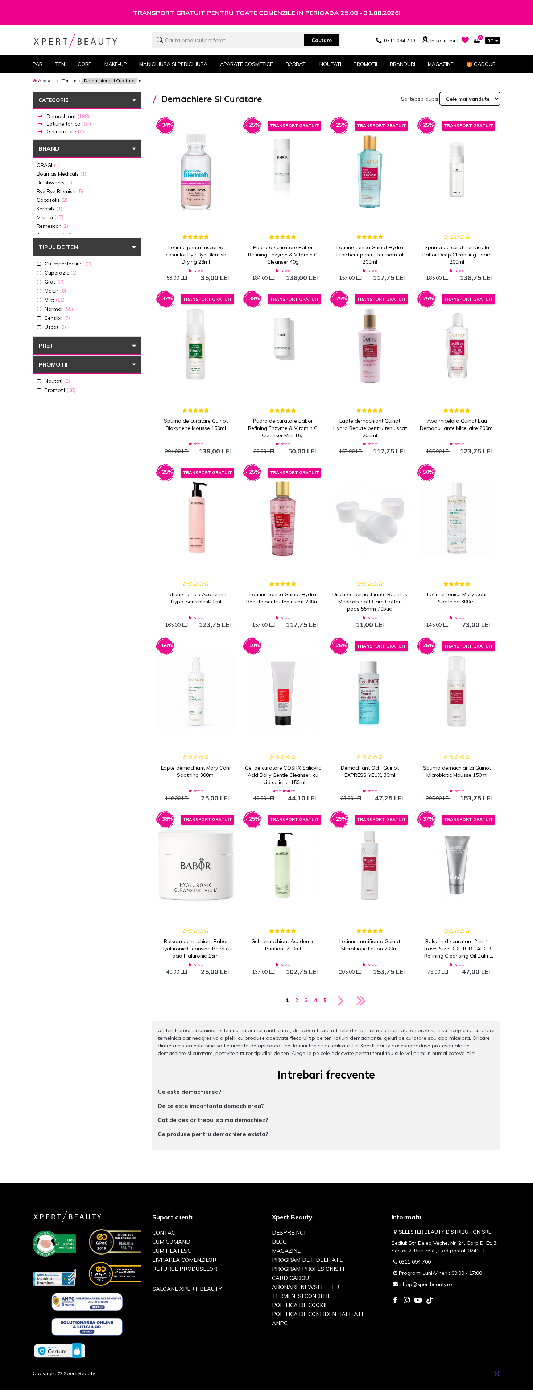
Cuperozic (61, 272)
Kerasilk (49, 208)
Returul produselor (184, 1268)
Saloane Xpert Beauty (187, 1288)
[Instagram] (406, 1300)
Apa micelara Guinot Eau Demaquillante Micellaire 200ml (457, 424)
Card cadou (290, 1277)
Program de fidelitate (307, 1259)
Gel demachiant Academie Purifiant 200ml (283, 945)
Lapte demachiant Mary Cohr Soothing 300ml (196, 771)
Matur (55, 290)
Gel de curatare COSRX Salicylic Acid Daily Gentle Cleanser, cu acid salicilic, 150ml (283, 775)
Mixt (55, 299)
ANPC (280, 1323)
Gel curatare (67, 131)
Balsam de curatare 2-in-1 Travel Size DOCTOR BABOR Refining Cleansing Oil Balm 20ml (457, 948)
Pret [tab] (46, 345)
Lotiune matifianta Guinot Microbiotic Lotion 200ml (369, 945)
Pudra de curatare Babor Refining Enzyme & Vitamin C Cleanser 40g (283, 254)
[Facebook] (395, 1300)
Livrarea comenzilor (184, 1259)
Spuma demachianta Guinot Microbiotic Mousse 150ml (457, 771)
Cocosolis (52, 199)
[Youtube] (418, 1300)
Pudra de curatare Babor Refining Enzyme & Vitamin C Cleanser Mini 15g (283, 428)
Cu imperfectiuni (68, 263)
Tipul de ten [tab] (58, 247)
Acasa (45, 80)
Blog (279, 1241)
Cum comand (171, 1241)
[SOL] (87, 1328)
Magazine (441, 64)
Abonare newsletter (305, 1287)
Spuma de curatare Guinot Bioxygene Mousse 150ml (196, 424)
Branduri (402, 64)
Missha (50, 217)
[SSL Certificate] (59, 1350)
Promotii (365, 64)
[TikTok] (430, 1300)
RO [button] (490, 40)
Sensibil (57, 317)
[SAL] (87, 1303)
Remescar (52, 225)
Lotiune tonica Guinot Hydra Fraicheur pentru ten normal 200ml (369, 254)
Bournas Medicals (61, 173)
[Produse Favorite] (465, 40)
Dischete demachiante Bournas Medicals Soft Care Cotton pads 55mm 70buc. (369, 601)
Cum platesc (171, 1250)
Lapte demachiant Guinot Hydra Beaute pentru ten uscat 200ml (370, 428)
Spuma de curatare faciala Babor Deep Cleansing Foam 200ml (457, 254)
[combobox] (246, 40)
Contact (165, 1232)
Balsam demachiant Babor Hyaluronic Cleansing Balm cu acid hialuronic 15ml (196, 948)
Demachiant (68, 116)
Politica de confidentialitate (318, 1314)
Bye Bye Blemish (60, 191)
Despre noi (288, 1232)
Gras (54, 281)
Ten (66, 80)
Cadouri (481, 64)
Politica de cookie (300, 1305)
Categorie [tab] (53, 100)
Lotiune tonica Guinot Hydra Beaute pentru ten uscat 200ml (283, 598)
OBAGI (48, 165)
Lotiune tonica (69, 124)
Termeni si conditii (300, 1296)
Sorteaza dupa (419, 99)
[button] (326, 1091)
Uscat (55, 326)
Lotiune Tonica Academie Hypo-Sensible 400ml (196, 598)
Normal (59, 308)
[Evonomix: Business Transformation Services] (496, 1373)
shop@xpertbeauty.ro (426, 1284)
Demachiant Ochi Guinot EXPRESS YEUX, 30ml (370, 771)
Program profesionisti (308, 1268)
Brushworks (54, 182)
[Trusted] (54, 1245)
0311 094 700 (415, 1262)
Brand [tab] (48, 148)
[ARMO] (54, 1277)
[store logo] (87, 40)
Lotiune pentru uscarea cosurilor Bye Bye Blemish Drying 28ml (196, 254)
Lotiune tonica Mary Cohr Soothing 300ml (457, 598)
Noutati (330, 64)
